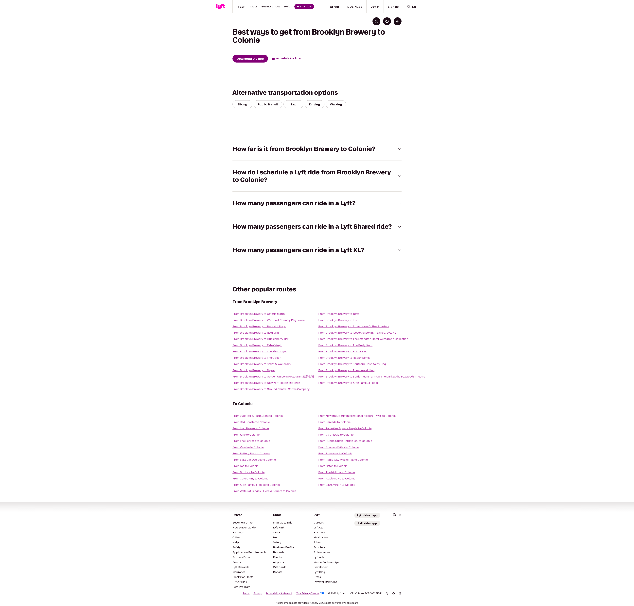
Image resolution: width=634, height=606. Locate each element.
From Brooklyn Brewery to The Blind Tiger (259, 351)
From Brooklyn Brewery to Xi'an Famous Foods (348, 383)
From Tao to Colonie (245, 466)
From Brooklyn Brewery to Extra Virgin (257, 345)
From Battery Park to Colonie (251, 453)
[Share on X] (376, 21)
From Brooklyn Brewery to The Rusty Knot (345, 345)
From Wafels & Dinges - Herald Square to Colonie (264, 491)
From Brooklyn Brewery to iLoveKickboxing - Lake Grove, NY (357, 333)
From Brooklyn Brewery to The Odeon (256, 358)
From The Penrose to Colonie (251, 441)
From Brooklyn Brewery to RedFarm (255, 333)
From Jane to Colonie (246, 435)
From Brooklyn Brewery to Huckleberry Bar (260, 339)
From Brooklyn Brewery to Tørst (338, 314)
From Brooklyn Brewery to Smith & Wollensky (261, 364)
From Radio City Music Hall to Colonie (343, 460)
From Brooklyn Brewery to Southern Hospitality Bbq (352, 364)
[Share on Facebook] (387, 21)
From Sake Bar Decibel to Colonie (254, 460)
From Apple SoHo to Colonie (336, 478)
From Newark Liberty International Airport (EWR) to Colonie (357, 416)
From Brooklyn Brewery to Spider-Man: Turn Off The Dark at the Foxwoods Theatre (371, 376)
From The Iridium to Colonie (336, 472)
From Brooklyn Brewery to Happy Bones (344, 358)
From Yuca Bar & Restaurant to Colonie (257, 416)
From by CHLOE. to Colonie (335, 435)
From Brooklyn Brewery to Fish (338, 320)
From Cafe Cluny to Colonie (250, 478)
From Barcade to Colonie (334, 422)
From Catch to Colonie (332, 466)
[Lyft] (220, 6)
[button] (317, 149)
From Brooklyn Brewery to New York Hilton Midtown (266, 383)
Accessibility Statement (279, 593)
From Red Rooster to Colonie (251, 422)
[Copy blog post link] (398, 21)
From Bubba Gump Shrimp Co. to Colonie (345, 441)
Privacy (257, 593)
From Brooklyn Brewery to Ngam (253, 370)
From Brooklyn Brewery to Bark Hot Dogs (259, 326)
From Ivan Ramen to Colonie (250, 428)
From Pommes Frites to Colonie (338, 447)
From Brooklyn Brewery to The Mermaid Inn (346, 370)
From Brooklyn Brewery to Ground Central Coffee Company (271, 389)
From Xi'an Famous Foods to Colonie (256, 485)
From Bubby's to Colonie (248, 472)
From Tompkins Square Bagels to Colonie (344, 428)
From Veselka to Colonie (248, 447)
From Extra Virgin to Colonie (336, 485)
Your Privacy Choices (307, 593)
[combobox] (411, 7)
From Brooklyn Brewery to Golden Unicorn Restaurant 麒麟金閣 (273, 376)
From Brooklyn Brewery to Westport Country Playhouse (268, 320)
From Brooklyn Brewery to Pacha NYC (342, 351)
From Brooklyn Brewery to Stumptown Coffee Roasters (353, 326)
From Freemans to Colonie (335, 453)
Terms (246, 593)
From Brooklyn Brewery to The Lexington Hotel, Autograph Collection (363, 339)
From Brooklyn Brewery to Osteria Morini (258, 314)
